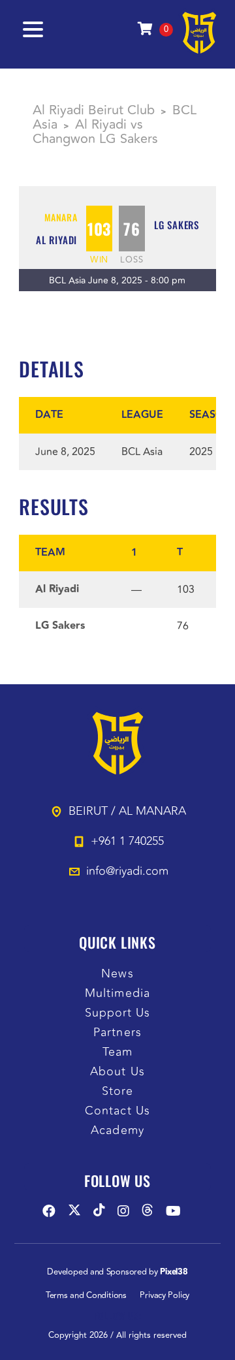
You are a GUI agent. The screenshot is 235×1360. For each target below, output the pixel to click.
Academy (117, 1130)
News (117, 974)
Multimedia (117, 993)
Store (117, 1091)
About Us (117, 1072)
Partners (117, 1032)
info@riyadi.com (127, 871)
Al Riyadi (56, 239)
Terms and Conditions (86, 1295)
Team (117, 1052)
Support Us (118, 1013)
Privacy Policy (164, 1295)
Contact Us (117, 1111)
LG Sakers (176, 224)
